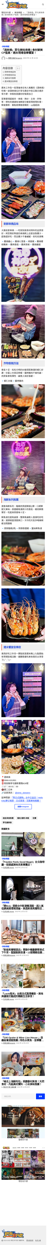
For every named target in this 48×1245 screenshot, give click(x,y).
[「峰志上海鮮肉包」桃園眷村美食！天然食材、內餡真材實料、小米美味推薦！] (23, 1064)
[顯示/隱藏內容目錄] (16, 68)
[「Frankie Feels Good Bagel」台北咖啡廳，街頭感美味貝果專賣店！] (23, 844)
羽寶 (34, 818)
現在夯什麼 (6, 13)
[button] (2, 4)
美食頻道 (18, 13)
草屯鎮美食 (7, 822)
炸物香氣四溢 (10, 75)
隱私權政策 (29, 1240)
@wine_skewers (22, 793)
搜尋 (40, 1096)
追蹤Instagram (23, 806)
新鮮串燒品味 (10, 72)
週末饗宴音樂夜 (11, 81)
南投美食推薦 (8, 818)
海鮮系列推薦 (10, 78)
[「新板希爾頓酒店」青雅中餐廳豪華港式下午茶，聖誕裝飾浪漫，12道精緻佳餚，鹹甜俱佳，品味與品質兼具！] (23, 932)
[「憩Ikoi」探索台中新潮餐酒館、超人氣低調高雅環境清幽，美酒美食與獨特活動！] (23, 888)
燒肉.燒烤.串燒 (23, 818)
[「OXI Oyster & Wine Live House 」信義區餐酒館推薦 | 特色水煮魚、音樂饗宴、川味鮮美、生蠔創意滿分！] (23, 1020)
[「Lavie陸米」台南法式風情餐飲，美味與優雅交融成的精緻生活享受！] (23, 976)
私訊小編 (38, 1240)
